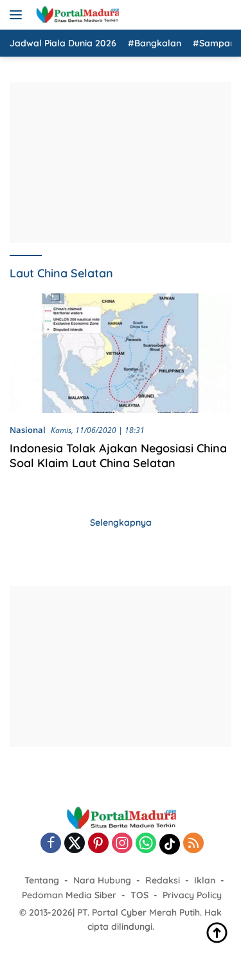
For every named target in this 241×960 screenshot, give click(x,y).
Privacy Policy (192, 895)
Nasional (28, 430)
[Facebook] (50, 844)
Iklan (204, 880)
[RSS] (193, 844)
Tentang (41, 880)
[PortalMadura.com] (75, 15)
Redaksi (162, 880)
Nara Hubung (102, 880)
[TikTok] (169, 844)
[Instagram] (122, 844)
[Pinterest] (98, 844)
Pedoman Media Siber (69, 895)
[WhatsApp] (146, 844)
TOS (139, 895)
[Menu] (18, 15)
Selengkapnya (121, 522)
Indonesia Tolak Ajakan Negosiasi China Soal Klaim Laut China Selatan (118, 455)
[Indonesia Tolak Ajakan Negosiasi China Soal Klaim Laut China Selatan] (120, 353)
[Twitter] (74, 844)
